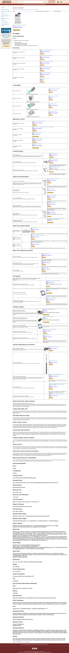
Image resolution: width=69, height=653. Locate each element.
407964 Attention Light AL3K (53, 360)
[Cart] (65, 1)
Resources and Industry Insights (40, 644)
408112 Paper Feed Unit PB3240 (36, 242)
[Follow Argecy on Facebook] (36, 648)
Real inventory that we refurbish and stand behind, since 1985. (34, 4)
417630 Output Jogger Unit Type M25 (54, 166)
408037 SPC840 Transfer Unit (37, 132)
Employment (33, 644)
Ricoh (26, 9)
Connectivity (3, 7)
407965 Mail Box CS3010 (53, 153)
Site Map (46, 644)
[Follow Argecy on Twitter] (34, 648)
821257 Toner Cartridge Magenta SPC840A (46, 61)
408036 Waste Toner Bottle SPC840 (45, 72)
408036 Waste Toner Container (44, 78)
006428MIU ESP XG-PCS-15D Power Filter (55, 374)
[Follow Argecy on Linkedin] (32, 648)
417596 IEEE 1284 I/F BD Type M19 (48, 316)
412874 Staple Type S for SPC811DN (54, 88)
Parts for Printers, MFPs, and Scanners (5, 16)
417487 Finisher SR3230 (50, 188)
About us (22, 644)
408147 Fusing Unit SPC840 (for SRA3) (38, 121)
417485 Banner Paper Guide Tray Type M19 (49, 329)
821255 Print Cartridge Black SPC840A (46, 50)
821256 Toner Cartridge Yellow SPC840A (46, 55)
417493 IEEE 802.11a (46, 335)
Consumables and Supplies (5, 9)
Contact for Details (36, 136)
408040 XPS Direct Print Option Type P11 (52, 289)
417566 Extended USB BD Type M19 (48, 309)
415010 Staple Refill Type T (53, 111)
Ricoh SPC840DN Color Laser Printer (19, 25)
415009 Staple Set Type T (52, 103)
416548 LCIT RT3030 (45, 267)
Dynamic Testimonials (27, 644)
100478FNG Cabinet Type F (46, 253)
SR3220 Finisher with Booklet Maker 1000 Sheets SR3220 (55, 218)
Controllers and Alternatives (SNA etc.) (6, 11)
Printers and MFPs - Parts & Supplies (5, 19)
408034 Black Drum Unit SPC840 (37, 138)
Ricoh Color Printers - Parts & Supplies (32, 9)
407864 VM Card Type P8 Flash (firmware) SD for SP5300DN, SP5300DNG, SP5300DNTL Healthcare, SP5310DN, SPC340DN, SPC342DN (58, 384)
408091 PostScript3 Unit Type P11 (51, 298)
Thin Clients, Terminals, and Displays (5, 25)
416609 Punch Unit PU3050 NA (51, 195)
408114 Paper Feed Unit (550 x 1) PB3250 (37, 235)
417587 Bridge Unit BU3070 (51, 202)
